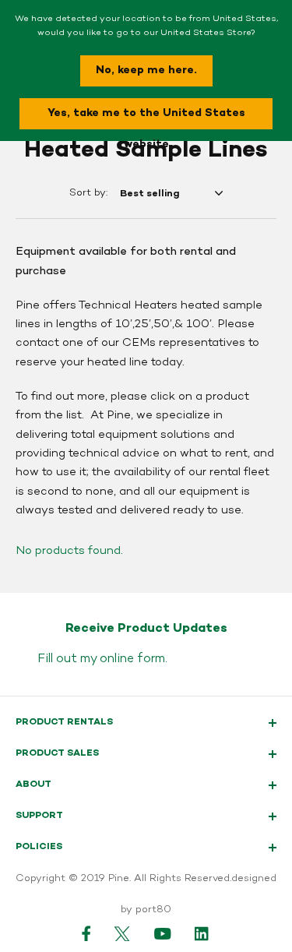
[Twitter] (122, 933)
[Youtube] (162, 933)
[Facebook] (86, 933)
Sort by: (88, 193)
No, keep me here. (146, 70)
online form (132, 659)
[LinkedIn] (202, 933)
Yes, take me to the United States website (146, 117)
